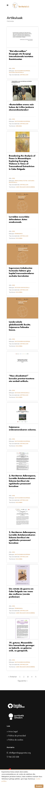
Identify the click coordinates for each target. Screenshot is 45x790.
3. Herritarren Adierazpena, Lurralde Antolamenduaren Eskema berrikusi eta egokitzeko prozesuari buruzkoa (22, 481)
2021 (13, 68)
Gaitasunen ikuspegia (22, 71)
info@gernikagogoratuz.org (20, 753)
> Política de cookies (15, 740)
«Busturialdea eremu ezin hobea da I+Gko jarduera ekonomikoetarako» (21, 107)
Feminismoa (19, 233)
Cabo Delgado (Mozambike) (25, 187)
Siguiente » (22, 681)
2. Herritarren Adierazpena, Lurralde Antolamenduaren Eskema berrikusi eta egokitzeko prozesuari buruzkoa (22, 537)
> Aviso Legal (12, 731)
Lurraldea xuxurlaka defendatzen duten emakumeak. (19, 219)
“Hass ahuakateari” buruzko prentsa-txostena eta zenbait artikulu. (21, 378)
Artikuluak (24, 75)
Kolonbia (19, 238)
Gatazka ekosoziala (16, 72)
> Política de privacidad (16, 736)
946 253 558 (13, 757)
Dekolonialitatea (21, 181)
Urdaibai (19, 126)
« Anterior (12, 676)
